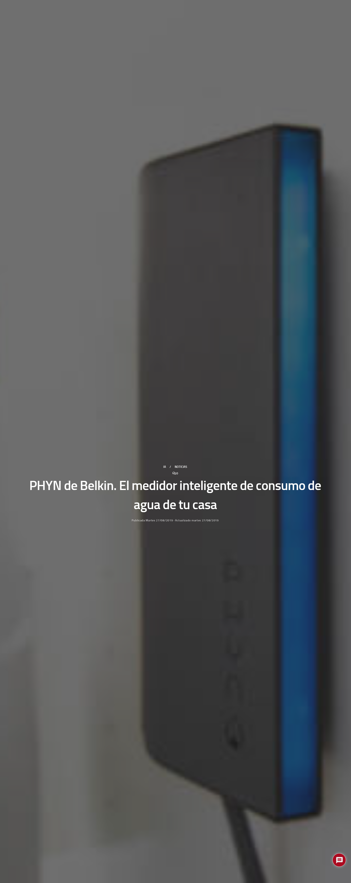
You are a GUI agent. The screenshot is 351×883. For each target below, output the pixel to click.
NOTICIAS (181, 467)
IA (164, 467)
